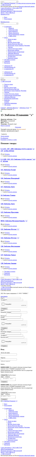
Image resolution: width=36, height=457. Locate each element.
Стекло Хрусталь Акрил (11, 94)
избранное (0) (8, 65)
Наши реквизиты (13, 33)
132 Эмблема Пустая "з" (10, 238)
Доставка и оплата (9, 59)
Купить (7, 154)
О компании (8, 26)
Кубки (6, 86)
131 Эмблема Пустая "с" (10, 229)
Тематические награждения (12, 95)
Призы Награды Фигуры (11, 89)
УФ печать (7, 105)
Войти (3, 364)
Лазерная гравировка (10, 103)
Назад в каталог (5, 125)
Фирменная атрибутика (11, 98)
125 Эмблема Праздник (10, 212)
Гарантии (7, 61)
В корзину (4, 139)
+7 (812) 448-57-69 (16, 8)
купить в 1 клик (12, 139)
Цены (6, 37)
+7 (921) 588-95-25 (9, 12)
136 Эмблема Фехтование (10, 246)
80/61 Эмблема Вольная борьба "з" (14, 221)
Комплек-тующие (7, 100)
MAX (2, 12)
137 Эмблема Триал (8, 255)
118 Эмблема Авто (8, 204)
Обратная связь (13, 29)
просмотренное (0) (9, 67)
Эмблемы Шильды (9, 97)
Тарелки (6, 92)
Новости (11, 28)
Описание (18, 127)
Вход (5, 17)
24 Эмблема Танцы (8, 195)
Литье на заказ (8, 84)
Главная (3, 108)
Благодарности (13, 31)
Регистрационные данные (16, 34)
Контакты (7, 63)
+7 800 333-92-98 (6, 5)
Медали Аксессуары (10, 87)
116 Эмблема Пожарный (10, 178)
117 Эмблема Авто (8, 187)
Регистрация (8, 19)
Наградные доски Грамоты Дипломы (15, 90)
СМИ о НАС (12, 36)
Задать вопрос (5, 136)
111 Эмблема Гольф (8, 170)
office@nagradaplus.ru (7, 9)
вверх (2, 296)
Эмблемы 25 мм (24, 108)
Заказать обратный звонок (27, 6)
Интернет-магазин (6, 11)
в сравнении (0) (9, 69)
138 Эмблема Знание (8, 263)
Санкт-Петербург (6, 8)
